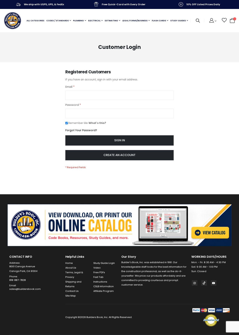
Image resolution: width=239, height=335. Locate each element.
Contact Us (72, 291)
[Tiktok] (204, 283)
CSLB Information (103, 286)
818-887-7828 (17, 280)
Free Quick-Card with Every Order (123, 4)
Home (69, 263)
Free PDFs (99, 272)
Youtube (213, 283)
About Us (70, 267)
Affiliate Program (103, 291)
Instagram (194, 283)
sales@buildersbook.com (25, 289)
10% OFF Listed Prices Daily (203, 4)
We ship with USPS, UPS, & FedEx (44, 4)
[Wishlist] (224, 21)
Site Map (70, 295)
